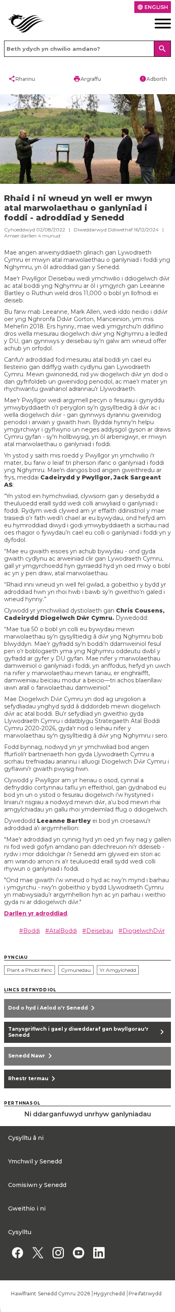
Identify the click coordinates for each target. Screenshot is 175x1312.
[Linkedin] (99, 1253)
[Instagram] (58, 1253)
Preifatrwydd (145, 1293)
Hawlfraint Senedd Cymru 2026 (50, 1293)
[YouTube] (78, 1253)
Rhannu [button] (21, 78)
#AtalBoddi (61, 930)
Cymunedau (76, 970)
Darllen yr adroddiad (35, 913)
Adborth (153, 78)
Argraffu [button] (87, 78)
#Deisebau (97, 930)
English (152, 7)
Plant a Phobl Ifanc (29, 970)
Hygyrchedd (109, 1293)
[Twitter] (37, 1253)
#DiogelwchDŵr (141, 930)
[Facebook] (17, 1253)
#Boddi (29, 930)
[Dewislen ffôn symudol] (153, 23)
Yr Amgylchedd (118, 970)
